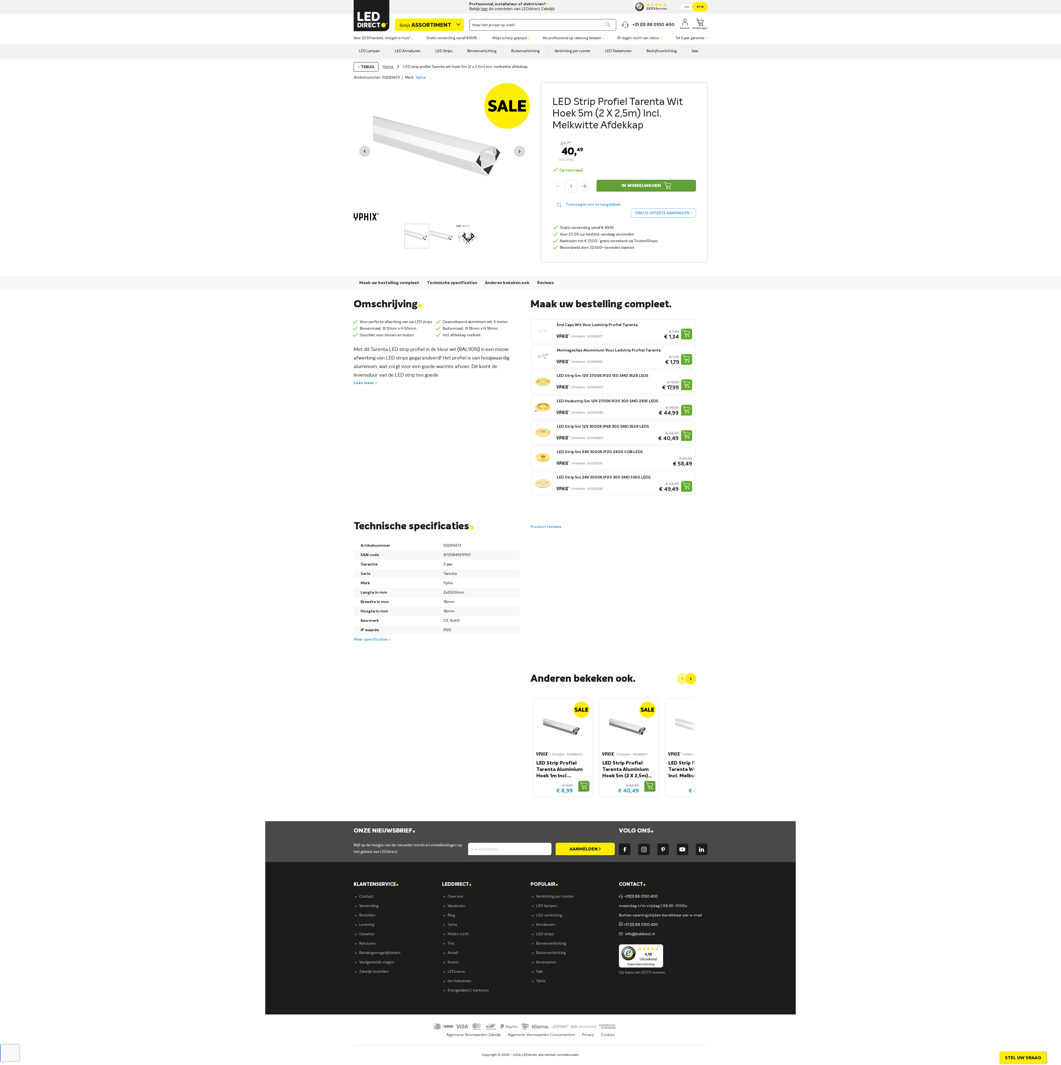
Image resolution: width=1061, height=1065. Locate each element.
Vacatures (456, 906)
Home (388, 67)
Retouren (367, 943)
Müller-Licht (458, 934)
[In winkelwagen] (686, 334)
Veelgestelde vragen (376, 962)
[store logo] (372, 15)
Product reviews (545, 527)
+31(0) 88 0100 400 (641, 896)
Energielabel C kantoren (468, 990)
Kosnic (453, 962)
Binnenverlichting (551, 943)
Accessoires (546, 962)
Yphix (421, 78)
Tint (451, 943)
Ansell (453, 953)
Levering (366, 925)
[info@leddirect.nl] (621, 934)
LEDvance (456, 972)
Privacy (588, 1035)
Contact (366, 896)
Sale (539, 972)
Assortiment (425, 25)
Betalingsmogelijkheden (379, 953)
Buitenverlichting (551, 953)
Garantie (366, 934)
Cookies (608, 1035)
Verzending (369, 906)
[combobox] (542, 25)
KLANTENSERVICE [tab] (376, 884)
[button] (365, 151)
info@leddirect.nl (639, 934)
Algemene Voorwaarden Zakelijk (473, 1035)
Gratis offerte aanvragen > (663, 213)
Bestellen (367, 915)
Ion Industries (459, 981)
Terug (367, 67)
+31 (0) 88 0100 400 (640, 925)
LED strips (544, 934)
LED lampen (546, 906)
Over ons (455, 896)
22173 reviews (653, 972)
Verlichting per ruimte (555, 896)
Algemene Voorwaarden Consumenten (541, 1035)
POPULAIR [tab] (544, 884)
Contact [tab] (632, 884)
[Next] (690, 678)
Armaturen (545, 925)
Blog (451, 915)
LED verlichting (549, 915)
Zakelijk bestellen (374, 972)
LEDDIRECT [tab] (456, 884)
